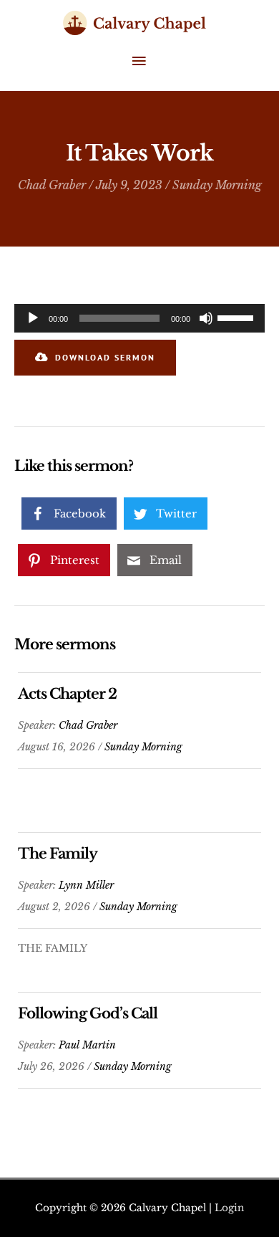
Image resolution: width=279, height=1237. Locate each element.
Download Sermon (105, 357)
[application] (139, 318)
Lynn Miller (86, 885)
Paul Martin (87, 1044)
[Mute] (206, 318)
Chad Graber (52, 185)
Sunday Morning (217, 185)
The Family (57, 853)
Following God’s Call (87, 1013)
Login (229, 1208)
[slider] (237, 317)
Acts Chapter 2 (67, 693)
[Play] (33, 318)
